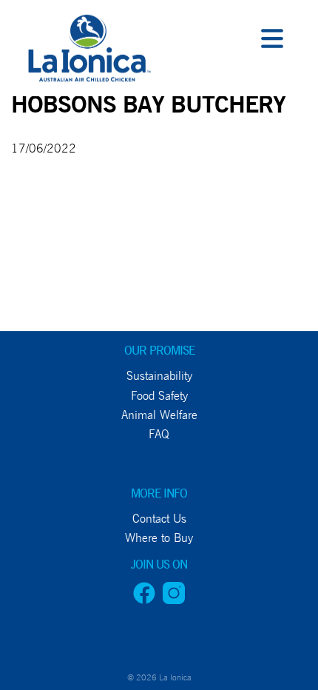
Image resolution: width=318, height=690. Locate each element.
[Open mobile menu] (272, 41)
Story (24, 202)
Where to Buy (52, 302)
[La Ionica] (87, 51)
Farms (25, 135)
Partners (36, 235)
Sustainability (159, 376)
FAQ (159, 434)
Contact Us (42, 336)
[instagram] (174, 600)
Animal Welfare (159, 415)
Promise (32, 102)
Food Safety (159, 396)
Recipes (30, 269)
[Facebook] (144, 600)
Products (37, 168)
